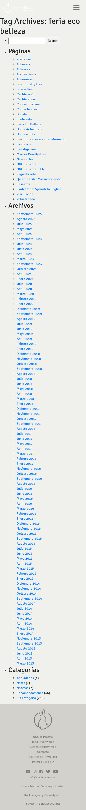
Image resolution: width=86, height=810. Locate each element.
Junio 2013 (25, 653)
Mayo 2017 (25, 444)
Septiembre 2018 (29, 369)
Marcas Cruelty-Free (32, 154)
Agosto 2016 (26, 484)
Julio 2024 (24, 244)
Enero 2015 (25, 578)
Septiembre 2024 (29, 239)
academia (24, 59)
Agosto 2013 (26, 648)
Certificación (26, 94)
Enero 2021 (25, 279)
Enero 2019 (25, 349)
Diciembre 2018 (28, 354)
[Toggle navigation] (76, 8)
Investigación (26, 149)
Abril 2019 (24, 339)
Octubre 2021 (27, 269)
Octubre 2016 (27, 474)
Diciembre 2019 (28, 309)
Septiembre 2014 (29, 598)
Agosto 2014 (26, 603)
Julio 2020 (24, 284)
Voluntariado (26, 199)
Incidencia (24, 144)
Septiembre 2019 (29, 314)
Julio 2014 (24, 608)
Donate (22, 114)
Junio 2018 (25, 384)
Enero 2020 (25, 304)
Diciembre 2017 (28, 409)
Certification (26, 99)
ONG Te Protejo (28, 164)
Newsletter (25, 159)
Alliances (23, 69)
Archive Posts (26, 74)
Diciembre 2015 (28, 524)
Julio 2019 (24, 324)
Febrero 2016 (27, 514)
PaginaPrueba (26, 174)
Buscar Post (25, 89)
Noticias (22, 688)
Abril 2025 (24, 234)
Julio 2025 (24, 224)
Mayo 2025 (25, 229)
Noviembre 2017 (29, 414)
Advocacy (23, 64)
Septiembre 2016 (29, 479)
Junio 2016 (25, 494)
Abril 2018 (24, 394)
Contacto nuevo (28, 109)
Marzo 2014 (25, 628)
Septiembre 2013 (29, 643)
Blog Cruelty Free (30, 84)
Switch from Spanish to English (39, 189)
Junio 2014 (25, 613)
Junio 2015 (25, 554)
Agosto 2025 (26, 219)
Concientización (28, 104)
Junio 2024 (25, 249)
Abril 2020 (24, 289)
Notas (21, 683)
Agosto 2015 (26, 544)
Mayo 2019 (25, 334)
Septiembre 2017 (29, 424)
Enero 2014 (25, 633)
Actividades (25, 678)
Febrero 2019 (27, 344)
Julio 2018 (24, 379)
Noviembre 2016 (29, 469)
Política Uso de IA (43, 762)
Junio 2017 (25, 439)
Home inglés (26, 134)
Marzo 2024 (25, 259)
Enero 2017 (25, 464)
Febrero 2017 (27, 459)
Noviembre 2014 (29, 588)
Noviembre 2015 (29, 529)
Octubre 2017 (27, 419)
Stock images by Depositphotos (43, 795)
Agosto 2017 (26, 429)
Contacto (43, 752)
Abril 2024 (24, 254)
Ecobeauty (24, 119)
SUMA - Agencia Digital (43, 803)
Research (23, 184)
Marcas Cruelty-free (43, 747)
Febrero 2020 (27, 299)
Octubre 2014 (27, 593)
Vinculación (25, 194)
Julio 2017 (24, 434)
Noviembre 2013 (29, 638)
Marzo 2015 (25, 569)
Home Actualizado (30, 129)
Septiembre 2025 (29, 214)
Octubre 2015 (27, 534)
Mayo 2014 (25, 618)
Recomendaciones (30, 693)
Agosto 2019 (26, 319)
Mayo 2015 (25, 559)
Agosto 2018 (26, 374)
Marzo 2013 (25, 663)
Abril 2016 (24, 504)
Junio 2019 (25, 329)
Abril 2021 (24, 274)
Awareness (25, 79)
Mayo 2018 (25, 389)
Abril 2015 (24, 564)
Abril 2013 (24, 658)
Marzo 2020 (25, 294)
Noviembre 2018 (29, 359)
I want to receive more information (42, 139)
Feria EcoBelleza (29, 124)
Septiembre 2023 (29, 264)
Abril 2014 (24, 623)
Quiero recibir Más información (39, 179)
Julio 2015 (24, 549)
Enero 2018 (25, 404)
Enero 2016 (25, 519)
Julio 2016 (24, 489)
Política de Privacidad (43, 757)
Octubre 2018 (27, 364)
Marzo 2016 (25, 509)
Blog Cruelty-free (43, 742)
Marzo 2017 (25, 454)
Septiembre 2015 (29, 539)
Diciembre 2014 (28, 583)
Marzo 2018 (25, 399)
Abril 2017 (24, 449)
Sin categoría (26, 698)
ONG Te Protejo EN (30, 169)
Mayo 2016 (25, 499)
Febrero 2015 (27, 573)
